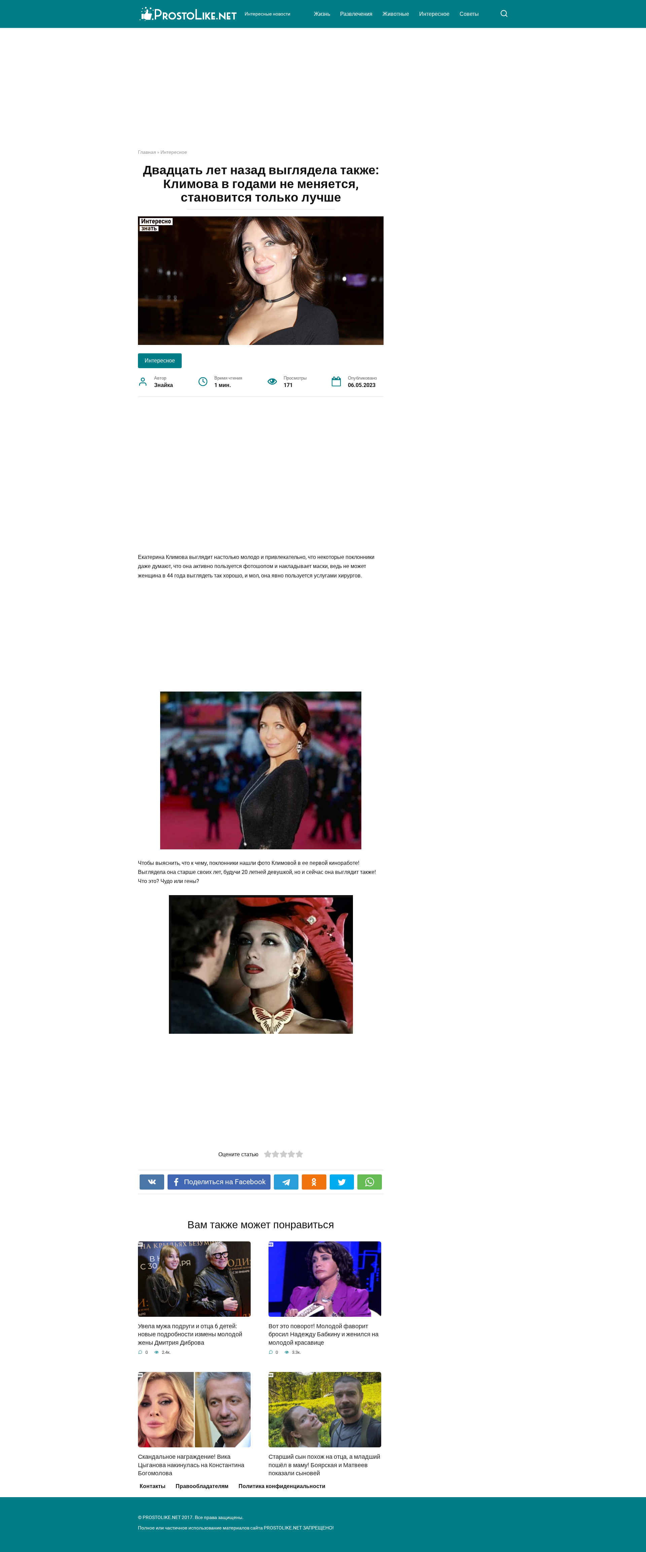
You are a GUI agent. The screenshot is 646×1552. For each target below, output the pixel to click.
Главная (147, 152)
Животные (396, 14)
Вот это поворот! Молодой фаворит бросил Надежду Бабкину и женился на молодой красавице (323, 1334)
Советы (469, 14)
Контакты (153, 1486)
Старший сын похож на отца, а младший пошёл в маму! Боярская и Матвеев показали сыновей (324, 1465)
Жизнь (322, 14)
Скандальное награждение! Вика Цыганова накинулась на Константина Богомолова (191, 1465)
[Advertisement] (323, 93)
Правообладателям (202, 1486)
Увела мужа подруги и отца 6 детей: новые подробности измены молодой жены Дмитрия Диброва (190, 1334)
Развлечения (356, 14)
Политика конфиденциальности (282, 1486)
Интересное (434, 14)
